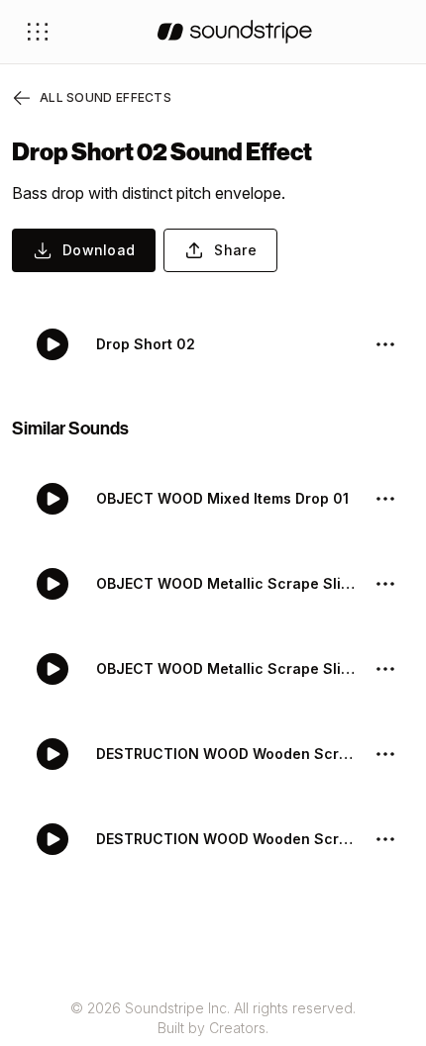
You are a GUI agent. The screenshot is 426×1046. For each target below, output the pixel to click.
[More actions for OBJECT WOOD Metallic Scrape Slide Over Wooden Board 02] (385, 584)
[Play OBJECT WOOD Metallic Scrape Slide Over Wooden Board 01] (52, 669)
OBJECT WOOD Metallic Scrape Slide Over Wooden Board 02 (227, 583)
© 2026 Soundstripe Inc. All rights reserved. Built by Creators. (213, 1017)
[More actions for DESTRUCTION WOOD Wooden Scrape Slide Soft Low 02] (385, 754)
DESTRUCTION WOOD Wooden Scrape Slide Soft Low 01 (227, 838)
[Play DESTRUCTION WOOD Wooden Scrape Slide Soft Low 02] (52, 754)
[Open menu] (37, 31)
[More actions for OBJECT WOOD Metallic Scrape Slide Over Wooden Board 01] (385, 669)
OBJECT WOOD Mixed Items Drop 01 (222, 498)
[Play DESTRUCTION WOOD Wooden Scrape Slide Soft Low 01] (52, 839)
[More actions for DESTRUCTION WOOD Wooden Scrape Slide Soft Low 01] (385, 839)
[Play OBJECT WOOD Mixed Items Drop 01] (52, 499)
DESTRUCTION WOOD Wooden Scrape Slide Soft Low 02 (227, 753)
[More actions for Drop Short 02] (385, 344)
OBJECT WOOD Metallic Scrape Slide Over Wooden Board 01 (227, 668)
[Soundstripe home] (235, 32)
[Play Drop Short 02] (52, 344)
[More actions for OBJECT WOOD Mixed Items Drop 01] (385, 499)
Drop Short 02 (145, 343)
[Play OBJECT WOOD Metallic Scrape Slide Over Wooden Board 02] (52, 584)
